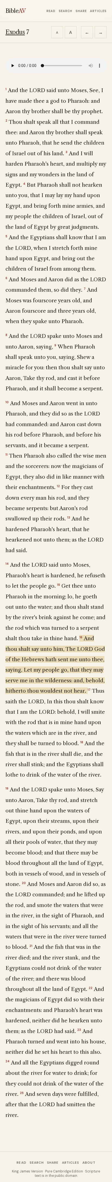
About (88, 1162)
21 (30, 946)
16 (80, 637)
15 (58, 585)
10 (7, 402)
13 (68, 517)
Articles (98, 11)
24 (7, 1061)
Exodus (15, 32)
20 (24, 883)
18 (81, 742)
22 (90, 988)
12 (58, 486)
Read (50, 11)
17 (89, 690)
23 (79, 1030)
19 (6, 788)
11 (6, 455)
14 (7, 564)
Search (65, 11)
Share (81, 11)
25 (22, 1093)
